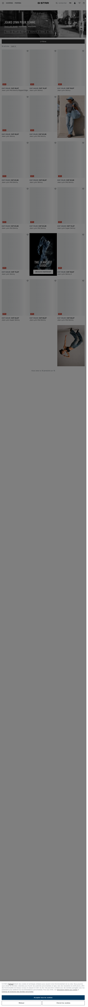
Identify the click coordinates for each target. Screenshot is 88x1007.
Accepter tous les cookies (43, 997)
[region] (43, 994)
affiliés (11, 984)
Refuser (21, 1003)
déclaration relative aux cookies (67, 990)
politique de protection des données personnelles (17, 991)
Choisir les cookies (63, 1003)
